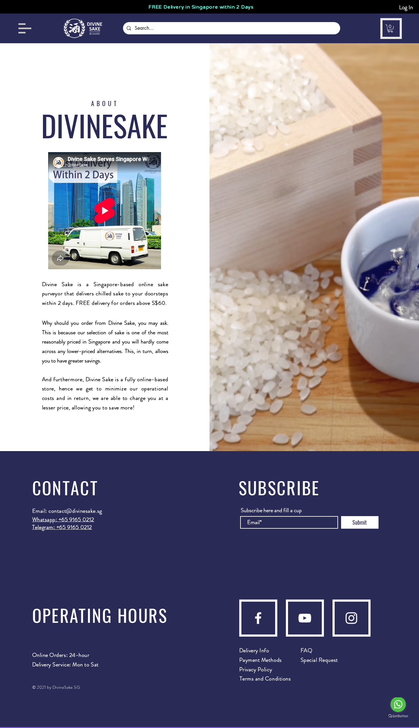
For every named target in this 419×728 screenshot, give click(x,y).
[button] (24, 28)
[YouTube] (305, 618)
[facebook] (258, 618)
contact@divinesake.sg (75, 511)
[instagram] (351, 618)
